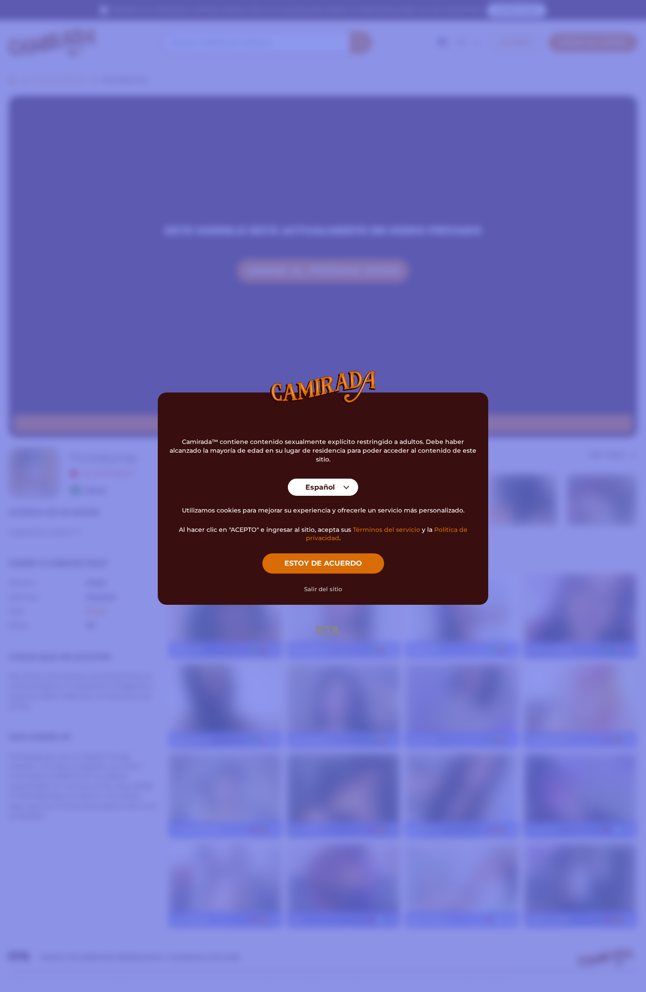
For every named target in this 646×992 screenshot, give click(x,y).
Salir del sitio (323, 588)
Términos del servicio (386, 530)
